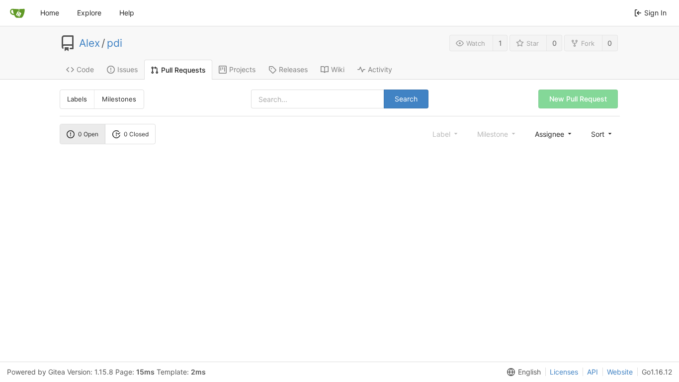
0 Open (88, 134)
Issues (127, 69)
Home (49, 12)
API (592, 372)
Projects (242, 69)
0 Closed (136, 134)
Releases (293, 69)
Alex (89, 43)
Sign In (655, 12)
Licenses (564, 372)
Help (126, 12)
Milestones (119, 99)
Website (620, 372)
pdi (114, 43)
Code (85, 69)
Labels (77, 99)
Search (406, 99)
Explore (89, 12)
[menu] (554, 133)
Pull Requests (183, 70)
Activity (380, 69)
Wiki (337, 69)
